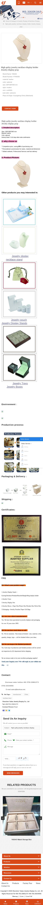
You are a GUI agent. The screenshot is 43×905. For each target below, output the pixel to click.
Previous (3, 818)
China (26, 694)
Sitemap (15, 896)
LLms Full (29, 896)
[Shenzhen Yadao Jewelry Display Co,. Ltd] (4, 3)
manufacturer (17, 694)
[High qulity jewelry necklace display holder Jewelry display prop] (21, 48)
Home (7, 21)
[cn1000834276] (9, 710)
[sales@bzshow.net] (6, 710)
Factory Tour (27, 883)
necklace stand (14, 259)
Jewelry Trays (20, 383)
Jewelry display (20, 256)
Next (40, 818)
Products (15, 883)
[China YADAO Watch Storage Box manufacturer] (21, 816)
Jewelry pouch (19, 319)
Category (13, 21)
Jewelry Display (22, 21)
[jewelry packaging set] (21, 12)
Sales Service (25, 443)
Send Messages (13, 773)
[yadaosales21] (3, 710)
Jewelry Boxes (15, 386)
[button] (18, 17)
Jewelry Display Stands (14, 323)
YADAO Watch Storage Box (21, 839)
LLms (21, 896)
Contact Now (10, 108)
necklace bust (7, 698)
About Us (4, 883)
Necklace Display (34, 21)
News (38, 883)
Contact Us (5, 886)
